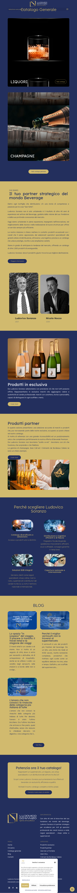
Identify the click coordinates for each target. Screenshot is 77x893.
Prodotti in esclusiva (47, 845)
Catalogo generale (14, 851)
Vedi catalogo (60, 82)
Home (10, 845)
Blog (9, 854)
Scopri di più (14, 404)
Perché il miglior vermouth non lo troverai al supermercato (51, 637)
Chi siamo (11, 848)
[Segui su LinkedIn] (16, 887)
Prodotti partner (46, 848)
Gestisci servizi (26, 880)
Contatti (10, 857)
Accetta (25, 885)
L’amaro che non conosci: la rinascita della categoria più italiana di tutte (20, 704)
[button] (55, 862)
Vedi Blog (39, 745)
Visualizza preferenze (47, 885)
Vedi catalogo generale (38, 171)
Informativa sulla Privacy (44, 890)
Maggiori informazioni (17, 261)
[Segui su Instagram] (9, 887)
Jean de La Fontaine (47, 851)
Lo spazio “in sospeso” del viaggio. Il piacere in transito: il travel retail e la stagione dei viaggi (22, 638)
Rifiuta (34, 885)
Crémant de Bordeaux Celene (51, 857)
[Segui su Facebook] (12, 887)
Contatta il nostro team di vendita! (38, 792)
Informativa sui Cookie (31, 890)
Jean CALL (44, 854)
